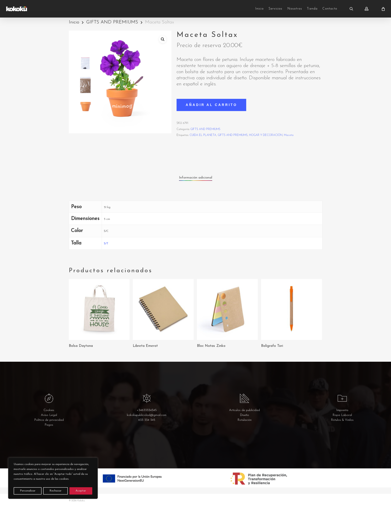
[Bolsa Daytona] (99, 309)
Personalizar (27, 490)
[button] (162, 39)
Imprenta (342, 410)
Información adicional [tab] (195, 177)
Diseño (244, 415)
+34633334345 (147, 410)
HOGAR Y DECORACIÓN (265, 135)
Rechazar (55, 490)
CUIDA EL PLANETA (203, 135)
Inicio (74, 22)
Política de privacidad (49, 420)
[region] (53, 478)
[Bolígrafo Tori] (291, 309)
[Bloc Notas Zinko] (227, 309)
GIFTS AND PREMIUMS (112, 22)
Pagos (49, 425)
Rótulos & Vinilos (342, 420)
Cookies (49, 410)
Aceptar (81, 490)
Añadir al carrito (211, 105)
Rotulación (244, 420)
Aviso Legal (49, 415)
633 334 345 (146, 420)
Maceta (288, 135)
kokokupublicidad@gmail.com (146, 415)
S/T (106, 243)
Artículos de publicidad (244, 410)
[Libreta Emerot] (163, 309)
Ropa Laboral (342, 415)
